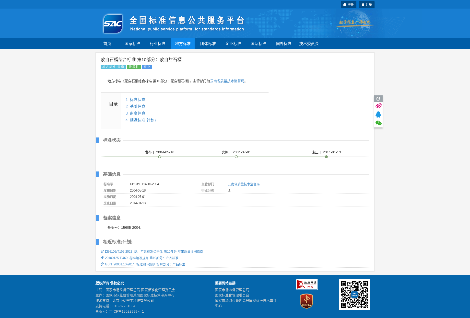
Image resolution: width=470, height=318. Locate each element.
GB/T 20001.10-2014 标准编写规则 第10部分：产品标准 (145, 264)
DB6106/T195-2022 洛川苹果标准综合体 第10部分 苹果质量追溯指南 (154, 251)
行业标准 (157, 43)
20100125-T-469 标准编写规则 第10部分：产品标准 (141, 258)
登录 (350, 4)
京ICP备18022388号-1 (126, 311)
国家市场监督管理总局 (232, 290)
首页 (107, 43)
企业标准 (233, 43)
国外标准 (284, 43)
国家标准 (132, 43)
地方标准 (183, 43)
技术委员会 (309, 43)
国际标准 (258, 43)
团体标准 (208, 43)
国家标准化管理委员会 (232, 295)
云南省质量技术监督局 (227, 81)
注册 (368, 4)
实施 (236, 152)
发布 (159, 152)
